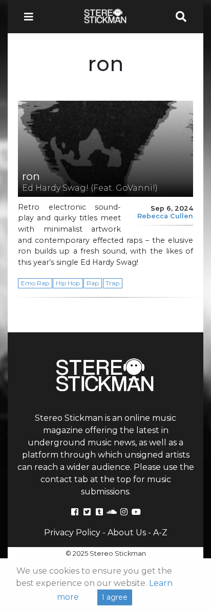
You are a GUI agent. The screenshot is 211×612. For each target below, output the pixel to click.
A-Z (160, 532)
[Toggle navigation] (32, 16)
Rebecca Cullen (165, 216)
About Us (127, 532)
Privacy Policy (72, 532)
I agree (115, 597)
